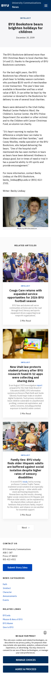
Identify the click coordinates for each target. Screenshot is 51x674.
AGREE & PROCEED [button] (25, 669)
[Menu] (45, 5)
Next (24, 527)
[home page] (5, 5)
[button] (45, 632)
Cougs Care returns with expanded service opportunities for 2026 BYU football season (25, 295)
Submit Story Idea (17, 567)
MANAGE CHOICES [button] (26, 659)
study (25, 481)
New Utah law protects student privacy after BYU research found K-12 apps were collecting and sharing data (25, 374)
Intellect (25, 18)
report (39, 385)
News (15, 7)
